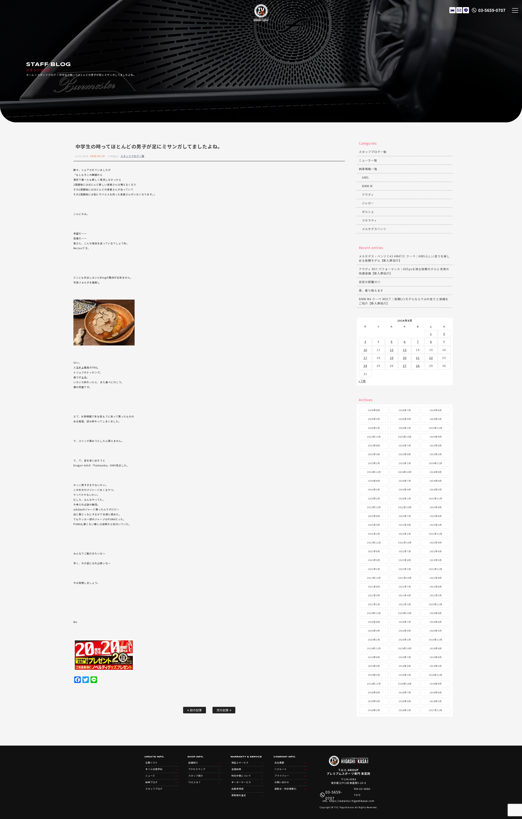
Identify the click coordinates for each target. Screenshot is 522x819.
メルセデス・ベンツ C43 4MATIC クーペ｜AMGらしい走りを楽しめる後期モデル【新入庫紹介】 (404, 258)
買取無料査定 (238, 795)
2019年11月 (373, 648)
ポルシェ (368, 212)
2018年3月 (436, 701)
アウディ (368, 195)
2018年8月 (374, 692)
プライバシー (281, 775)
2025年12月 (435, 427)
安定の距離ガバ (369, 282)
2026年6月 (436, 410)
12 (392, 350)
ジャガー (368, 203)
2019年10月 (404, 648)
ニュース (150, 775)
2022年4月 (405, 560)
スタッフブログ (46, 74)
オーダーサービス (241, 782)
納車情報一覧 (368, 169)
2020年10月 (404, 613)
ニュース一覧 (368, 160)
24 (365, 366)
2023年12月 (435, 498)
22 (431, 358)
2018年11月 (373, 683)
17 (365, 358)
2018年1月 (405, 710)
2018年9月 (436, 683)
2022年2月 (374, 569)
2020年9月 (436, 613)
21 (418, 358)
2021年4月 (405, 595)
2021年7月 (405, 586)
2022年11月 (373, 542)
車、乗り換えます (371, 290)
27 (405, 366)
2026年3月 (436, 419)
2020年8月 (374, 621)
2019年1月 (405, 674)
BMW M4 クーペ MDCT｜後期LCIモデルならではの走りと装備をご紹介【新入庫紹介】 (403, 301)
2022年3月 (436, 560)
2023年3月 (436, 524)
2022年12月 (435, 533)
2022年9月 (436, 542)
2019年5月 (374, 665)
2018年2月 (374, 710)
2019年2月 (374, 674)
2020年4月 (405, 630)
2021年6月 (436, 586)
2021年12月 (435, 569)
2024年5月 (374, 489)
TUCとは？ (194, 782)
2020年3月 (436, 630)
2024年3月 (436, 489)
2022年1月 (405, 569)
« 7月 (362, 381)
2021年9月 (436, 577)
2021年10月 (404, 577)
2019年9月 (436, 648)
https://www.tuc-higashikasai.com (352, 800)
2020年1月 (405, 639)
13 (405, 350)
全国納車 (236, 769)
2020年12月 (435, 604)
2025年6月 (436, 445)
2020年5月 (374, 630)
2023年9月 (436, 507)
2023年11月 (373, 507)
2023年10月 (404, 507)
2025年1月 (405, 463)
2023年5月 (374, 524)
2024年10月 (404, 472)
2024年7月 (405, 480)
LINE (466, 10)
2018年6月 (436, 692)
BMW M (367, 186)
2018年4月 (405, 701)
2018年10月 (404, 683)
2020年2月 (374, 639)
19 (392, 358)
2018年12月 (435, 674)
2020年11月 (373, 613)
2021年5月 (374, 595)
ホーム (30, 74)
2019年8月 (374, 657)
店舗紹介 (193, 762)
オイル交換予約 (154, 769)
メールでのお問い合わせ (459, 10)
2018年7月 (405, 692)
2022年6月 (436, 551)
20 (405, 358)
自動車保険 (237, 788)
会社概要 (279, 762)
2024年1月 (405, 498)
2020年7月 (405, 621)
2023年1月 (405, 533)
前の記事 (195, 710)
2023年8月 (374, 516)
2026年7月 (405, 410)
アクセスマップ (196, 769)
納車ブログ (151, 782)
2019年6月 (436, 657)
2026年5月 (374, 419)
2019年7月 (405, 657)
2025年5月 (374, 454)
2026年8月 (374, 410)
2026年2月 (374, 427)
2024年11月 (373, 472)
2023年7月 (405, 516)
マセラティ (369, 220)
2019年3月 (436, 665)
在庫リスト (452, 10)
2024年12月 (435, 463)
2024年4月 (405, 489)
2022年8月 (374, 551)
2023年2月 (374, 533)
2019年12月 (435, 639)
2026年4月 (405, 419)
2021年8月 (374, 586)
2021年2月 (374, 604)
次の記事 (223, 710)
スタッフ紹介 (195, 775)
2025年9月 (436, 436)
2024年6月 (436, 480)
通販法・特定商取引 (285, 788)
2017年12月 (435, 710)
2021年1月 (405, 604)
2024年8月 (374, 480)
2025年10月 (404, 436)
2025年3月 (436, 454)
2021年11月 (373, 577)
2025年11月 (373, 436)
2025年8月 (374, 445)
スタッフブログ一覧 (132, 156)
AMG (365, 177)
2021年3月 (436, 595)
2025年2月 (374, 463)
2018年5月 (374, 701)
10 (365, 350)
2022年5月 (374, 560)
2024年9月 (436, 472)
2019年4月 (405, 665)
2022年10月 (404, 542)
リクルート (280, 769)
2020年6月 (436, 621)
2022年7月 (405, 551)
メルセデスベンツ (374, 229)
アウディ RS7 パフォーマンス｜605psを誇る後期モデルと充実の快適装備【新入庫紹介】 (404, 271)
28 (418, 366)
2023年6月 (436, 516)
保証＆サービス (240, 762)
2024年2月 (374, 498)
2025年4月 (405, 454)
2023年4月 (405, 524)
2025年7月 (405, 445)
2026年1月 (405, 427)
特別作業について (241, 775)
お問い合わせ (281, 782)
